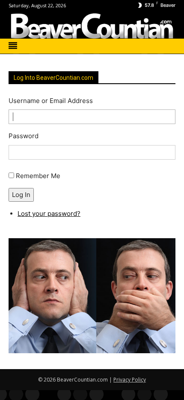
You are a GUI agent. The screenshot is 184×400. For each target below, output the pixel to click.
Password (24, 136)
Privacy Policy (129, 379)
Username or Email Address (51, 101)
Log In (21, 195)
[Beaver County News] (92, 26)
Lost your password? (49, 213)
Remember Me (38, 176)
